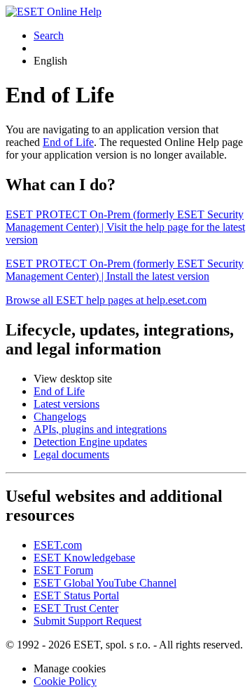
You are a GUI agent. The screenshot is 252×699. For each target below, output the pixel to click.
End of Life (68, 142)
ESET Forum (63, 570)
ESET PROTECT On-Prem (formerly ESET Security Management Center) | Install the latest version (125, 270)
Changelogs (60, 416)
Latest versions (66, 404)
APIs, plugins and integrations (100, 429)
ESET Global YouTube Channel (105, 583)
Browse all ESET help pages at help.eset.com (106, 300)
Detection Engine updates (90, 442)
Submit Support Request (87, 621)
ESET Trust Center (76, 608)
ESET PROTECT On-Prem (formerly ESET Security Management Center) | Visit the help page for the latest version (125, 227)
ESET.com (58, 545)
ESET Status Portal (76, 595)
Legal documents (71, 454)
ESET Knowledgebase (84, 558)
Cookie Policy (65, 681)
